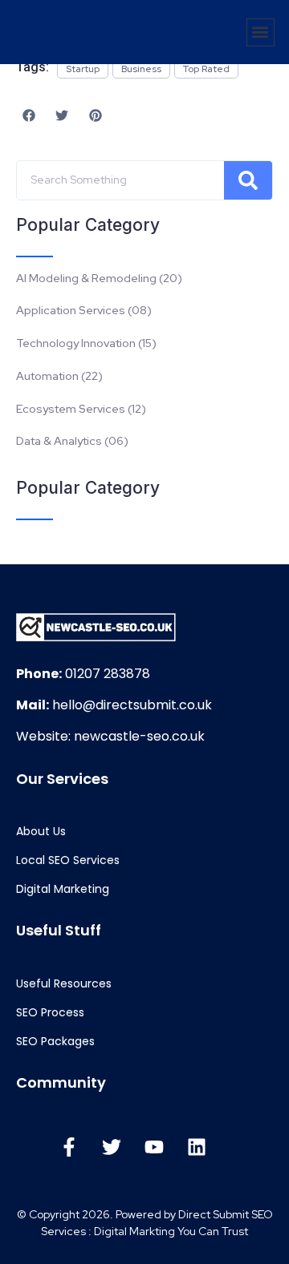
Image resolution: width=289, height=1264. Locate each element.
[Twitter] (111, 1147)
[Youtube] (154, 1147)
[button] (260, 32)
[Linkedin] (196, 1147)
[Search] (248, 180)
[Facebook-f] (69, 1147)
